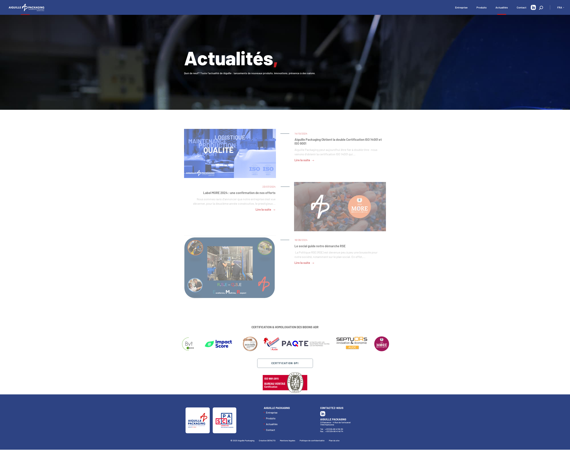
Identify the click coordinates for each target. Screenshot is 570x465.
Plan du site (334, 440)
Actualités (501, 7)
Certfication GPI (285, 363)
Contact (521, 7)
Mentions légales (287, 440)
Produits (481, 7)
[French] (559, 8)
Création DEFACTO (267, 440)
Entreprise (461, 7)
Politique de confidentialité (312, 440)
